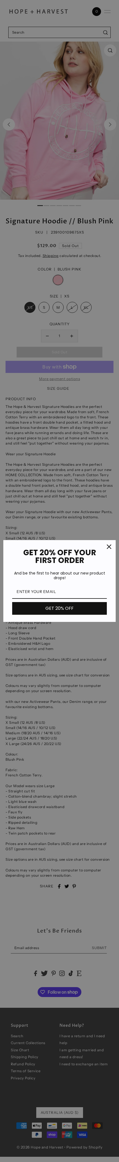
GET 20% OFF (59, 608)
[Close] (109, 546)
